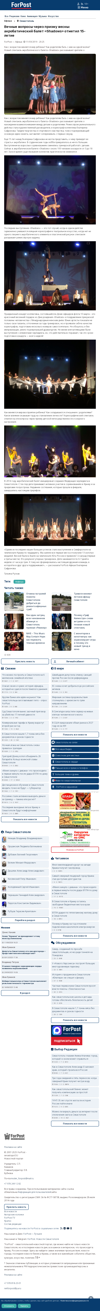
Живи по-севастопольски (68, 780)
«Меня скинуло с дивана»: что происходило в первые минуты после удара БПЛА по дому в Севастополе (25, 773)
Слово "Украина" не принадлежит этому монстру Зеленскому (21, 937)
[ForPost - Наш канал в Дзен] (72, 1228)
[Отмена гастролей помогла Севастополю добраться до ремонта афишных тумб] (14, 601)
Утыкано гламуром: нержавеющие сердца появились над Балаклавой (22, 967)
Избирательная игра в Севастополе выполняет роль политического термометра (24, 982)
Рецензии (14, 16)
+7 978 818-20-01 (12, 1283)
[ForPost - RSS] (61, 1228)
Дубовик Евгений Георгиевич (23, 854)
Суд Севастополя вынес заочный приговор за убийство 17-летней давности (24, 713)
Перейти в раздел (25, 920)
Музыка (43, 16)
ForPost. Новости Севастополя (43, 1239)
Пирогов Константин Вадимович (24, 903)
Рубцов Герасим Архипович (22, 911)
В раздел (25, 993)
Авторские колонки (14, 1214)
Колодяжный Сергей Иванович (23, 887)
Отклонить (9, 1306)
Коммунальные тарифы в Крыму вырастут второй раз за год (23, 724)
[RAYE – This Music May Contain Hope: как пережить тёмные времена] (14, 641)
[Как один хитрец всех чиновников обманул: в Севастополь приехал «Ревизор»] (14, 621)
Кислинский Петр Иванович (22, 878)
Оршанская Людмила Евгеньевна (25, 846)
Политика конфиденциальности (74, 1300)
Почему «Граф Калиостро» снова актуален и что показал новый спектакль (83, 621)
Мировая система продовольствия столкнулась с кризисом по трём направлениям (70, 700)
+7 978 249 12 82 (12, 1183)
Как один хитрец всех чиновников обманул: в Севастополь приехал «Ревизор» (36, 621)
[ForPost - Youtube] (68, 1228)
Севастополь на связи (66, 742)
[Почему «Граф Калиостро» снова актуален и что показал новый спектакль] (61, 621)
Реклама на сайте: (13, 1274)
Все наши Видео (63, 749)
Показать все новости (25, 819)
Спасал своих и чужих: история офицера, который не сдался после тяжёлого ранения (24, 687)
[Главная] (21, 3)
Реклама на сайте (13, 1147)
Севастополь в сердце (66, 762)
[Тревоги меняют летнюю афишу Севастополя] (61, 601)
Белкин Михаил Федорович (22, 862)
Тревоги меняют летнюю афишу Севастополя (83, 596)
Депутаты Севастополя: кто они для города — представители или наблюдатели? (24, 952)
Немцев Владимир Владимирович (25, 838)
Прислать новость (25, 661)
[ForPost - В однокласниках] (71, 1228)
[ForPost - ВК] (64, 1228)
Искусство (53, 16)
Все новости (10, 1211)
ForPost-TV (9, 1217)
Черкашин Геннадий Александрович (26, 895)
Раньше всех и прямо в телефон (71, 768)
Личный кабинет (75, 661)
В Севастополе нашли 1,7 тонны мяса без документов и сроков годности (23, 735)
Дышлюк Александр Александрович (26, 870)
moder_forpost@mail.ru (22, 1178)
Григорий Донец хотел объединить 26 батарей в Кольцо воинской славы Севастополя (21, 759)
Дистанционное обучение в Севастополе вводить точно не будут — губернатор (23, 786)
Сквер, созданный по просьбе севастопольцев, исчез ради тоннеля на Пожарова (72, 952)
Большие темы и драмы (67, 774)
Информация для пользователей (34, 1192)
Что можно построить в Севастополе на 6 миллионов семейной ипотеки (23, 676)
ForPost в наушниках (66, 787)
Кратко (7, 1220)
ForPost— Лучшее (32, 1233)
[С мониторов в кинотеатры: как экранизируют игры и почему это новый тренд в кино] (61, 641)
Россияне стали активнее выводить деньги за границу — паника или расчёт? (24, 798)
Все (6, 16)
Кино (23, 16)
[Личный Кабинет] (79, 3)
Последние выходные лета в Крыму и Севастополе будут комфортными (21, 809)
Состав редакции (12, 1224)
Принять (24, 1306)
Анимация (32, 16)
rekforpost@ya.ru (12, 1288)
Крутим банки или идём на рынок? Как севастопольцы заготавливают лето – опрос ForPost (24, 700)
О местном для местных (67, 755)
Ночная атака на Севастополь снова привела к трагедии (20, 747)
